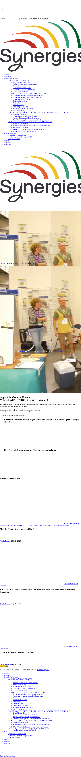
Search (46, 19)
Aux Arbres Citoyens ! (20, 726)
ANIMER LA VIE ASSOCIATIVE (20, 679)
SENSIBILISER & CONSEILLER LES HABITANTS (27, 692)
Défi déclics (17, 702)
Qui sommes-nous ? (10, 732)
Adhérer (7, 741)
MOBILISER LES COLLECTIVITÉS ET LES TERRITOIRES (30, 720)
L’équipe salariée (14, 737)
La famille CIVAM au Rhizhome (24, 688)
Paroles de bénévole (19, 685)
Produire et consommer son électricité (25, 683)
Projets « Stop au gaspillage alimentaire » (26, 717)
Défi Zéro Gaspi (18, 703)
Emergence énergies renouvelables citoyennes (28, 694)
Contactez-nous (5, 415)
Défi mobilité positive (20, 700)
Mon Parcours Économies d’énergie (24, 730)
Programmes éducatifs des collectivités (25, 715)
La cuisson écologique (20, 690)
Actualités (67, 523)
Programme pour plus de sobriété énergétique (28, 696)
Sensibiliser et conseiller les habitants (57, 525)
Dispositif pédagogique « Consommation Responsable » (31, 719)
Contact (6, 739)
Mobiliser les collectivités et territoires (32, 525)
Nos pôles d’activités (11, 677)
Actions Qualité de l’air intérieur (23, 707)
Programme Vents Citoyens (22, 698)
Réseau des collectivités (20, 722)
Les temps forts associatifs (21, 681)
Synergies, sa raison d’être (17, 734)
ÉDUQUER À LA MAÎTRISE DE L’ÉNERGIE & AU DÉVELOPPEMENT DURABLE (39, 711)
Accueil (2, 263)
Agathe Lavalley (26, 351)
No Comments (59, 351)
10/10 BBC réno (18, 709)
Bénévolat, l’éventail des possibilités (20, 736)
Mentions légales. (43, 670)
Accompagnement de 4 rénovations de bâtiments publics (31, 724)
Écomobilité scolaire (19, 713)
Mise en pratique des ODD (22, 686)
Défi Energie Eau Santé (20, 705)
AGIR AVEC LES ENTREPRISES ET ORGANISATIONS (28, 728)
